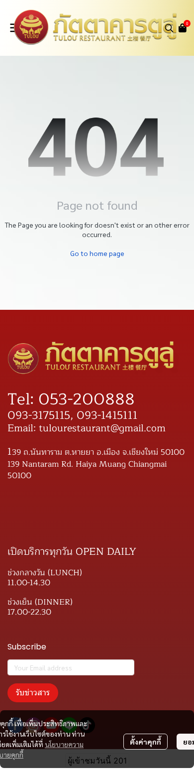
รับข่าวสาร (33, 692)
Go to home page (97, 253)
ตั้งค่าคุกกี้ (145, 741)
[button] (169, 28)
